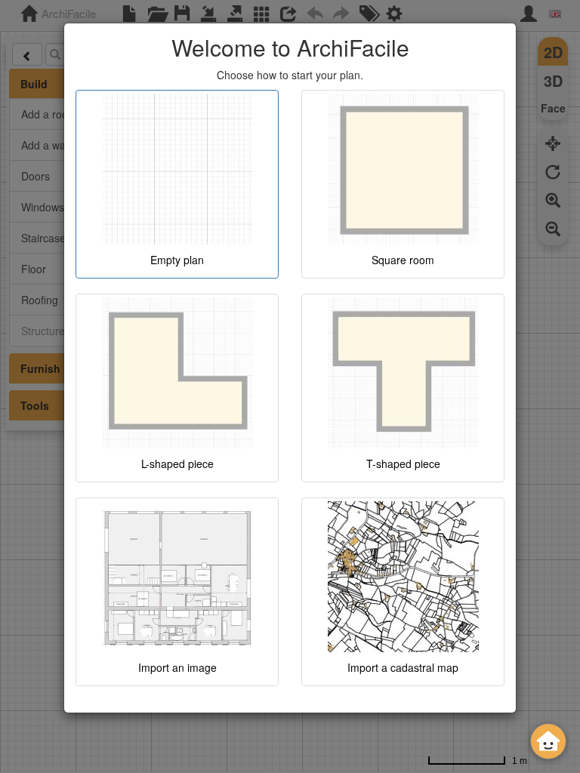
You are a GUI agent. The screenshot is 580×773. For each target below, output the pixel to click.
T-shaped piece (403, 463)
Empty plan (177, 259)
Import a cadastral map (402, 667)
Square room (403, 259)
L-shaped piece (177, 463)
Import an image (177, 667)
